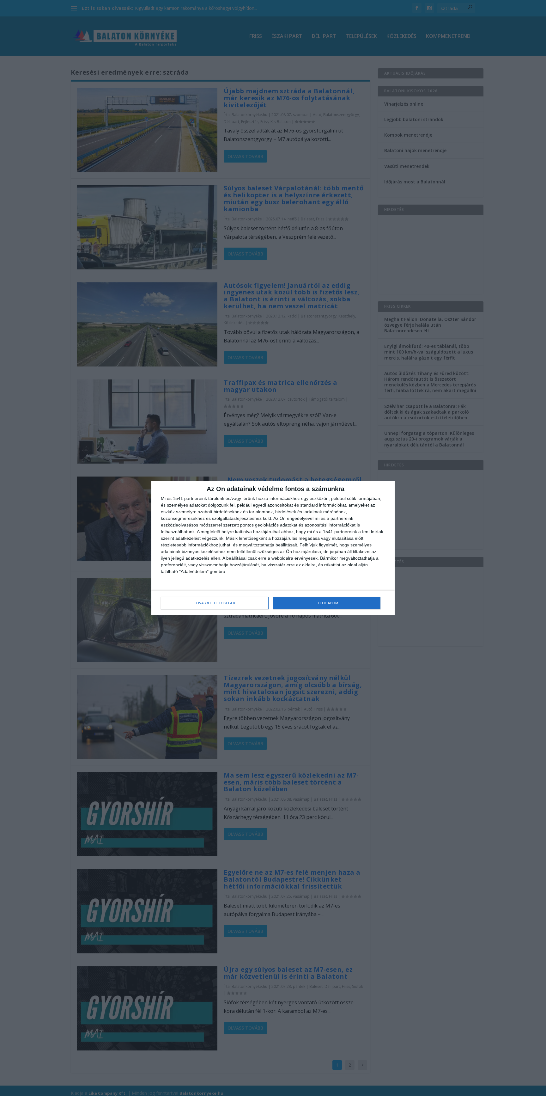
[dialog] (273, 548)
